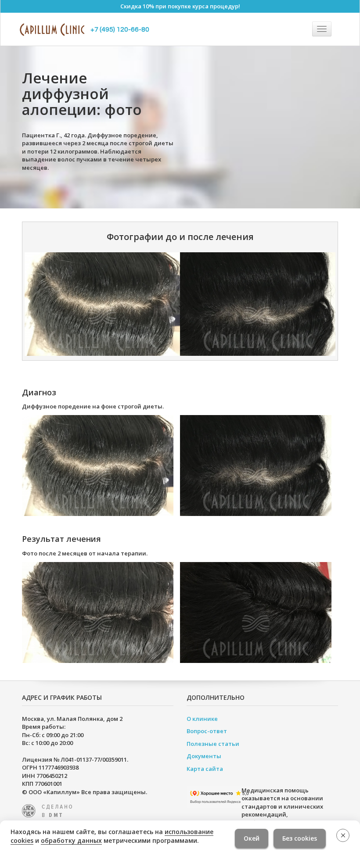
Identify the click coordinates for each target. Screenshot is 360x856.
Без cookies (299, 838)
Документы (204, 756)
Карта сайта (205, 769)
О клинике (202, 719)
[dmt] (49, 810)
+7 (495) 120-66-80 (119, 29)
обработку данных (71, 840)
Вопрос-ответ (207, 731)
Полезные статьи (213, 744)
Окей (251, 838)
